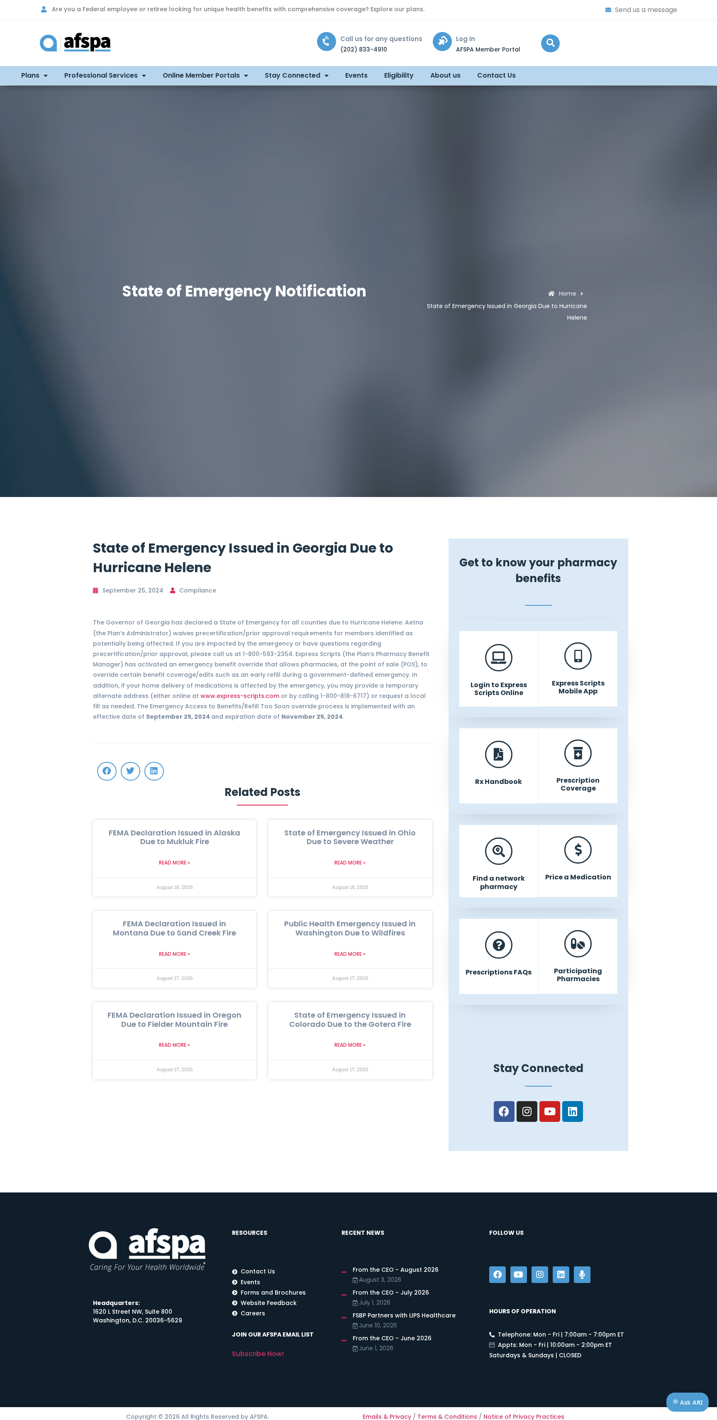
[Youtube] (549, 1111)
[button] (550, 43)
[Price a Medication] (578, 850)
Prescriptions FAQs (499, 972)
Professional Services (101, 75)
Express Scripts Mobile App (578, 687)
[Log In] (442, 41)
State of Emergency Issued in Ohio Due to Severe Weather (350, 837)
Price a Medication (578, 877)
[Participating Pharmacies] (578, 943)
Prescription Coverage (578, 784)
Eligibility (399, 75)
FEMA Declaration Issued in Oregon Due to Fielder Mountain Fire (174, 1019)
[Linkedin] (572, 1111)
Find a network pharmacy (499, 882)
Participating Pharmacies (578, 975)
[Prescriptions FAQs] (498, 945)
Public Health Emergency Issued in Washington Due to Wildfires (350, 928)
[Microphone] (582, 1274)
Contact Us (496, 75)
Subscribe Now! (258, 1354)
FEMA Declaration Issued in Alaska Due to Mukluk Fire (174, 837)
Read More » (174, 862)
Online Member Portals (201, 75)
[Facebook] (504, 1111)
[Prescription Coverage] (578, 753)
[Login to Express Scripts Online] (498, 657)
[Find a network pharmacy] (498, 851)
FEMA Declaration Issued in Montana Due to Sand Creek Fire (174, 928)
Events (356, 75)
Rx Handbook (498, 781)
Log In (465, 38)
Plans (30, 75)
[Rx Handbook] (498, 754)
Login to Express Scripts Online (499, 689)
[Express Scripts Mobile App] (578, 656)
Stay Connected (292, 75)
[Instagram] (527, 1111)
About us (445, 75)
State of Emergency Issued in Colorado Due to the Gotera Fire (350, 1019)
